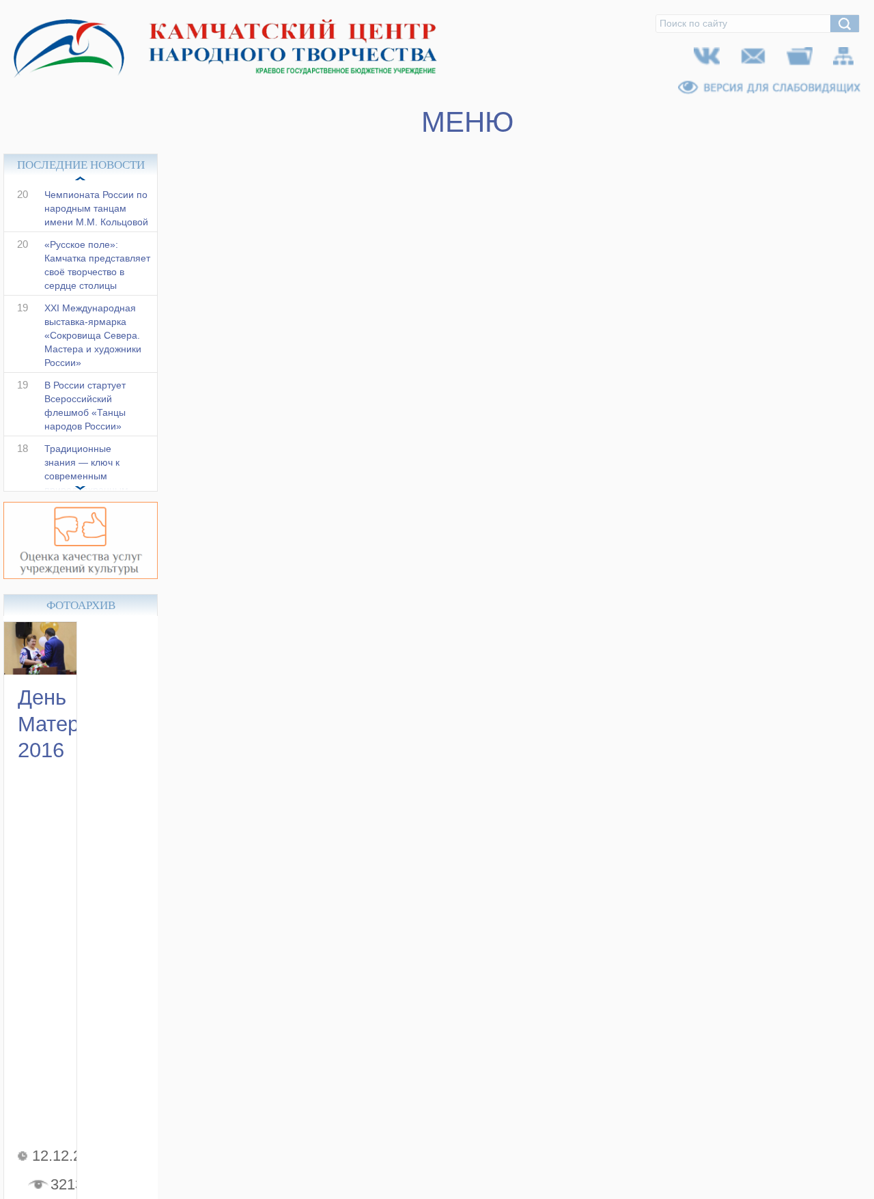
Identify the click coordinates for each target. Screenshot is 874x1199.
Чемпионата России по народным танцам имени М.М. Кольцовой (96, 222)
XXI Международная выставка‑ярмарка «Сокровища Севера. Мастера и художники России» (92, 349)
